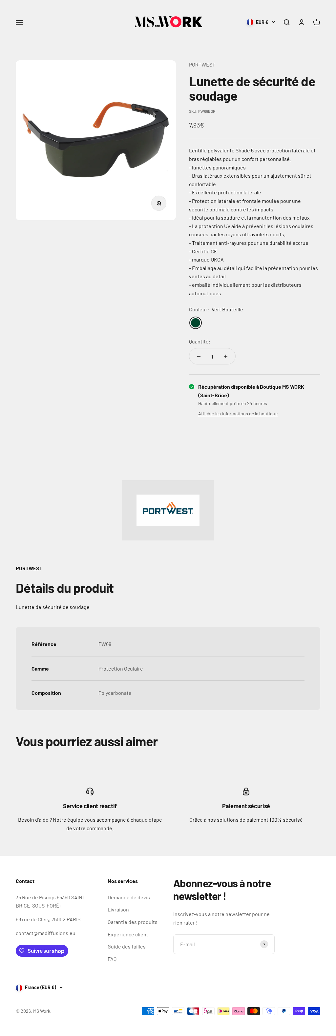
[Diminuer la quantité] (198, 356)
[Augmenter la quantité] (225, 356)
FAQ (112, 959)
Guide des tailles (127, 946)
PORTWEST (202, 64)
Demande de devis (129, 897)
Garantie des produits (133, 922)
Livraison (118, 909)
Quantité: (199, 341)
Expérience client (128, 934)
